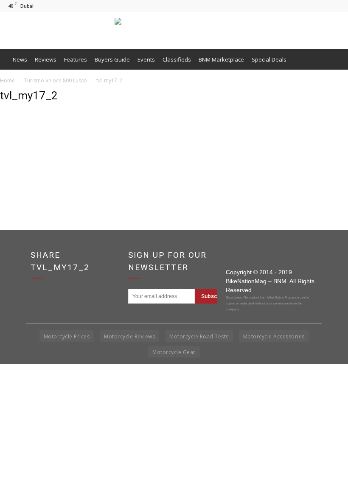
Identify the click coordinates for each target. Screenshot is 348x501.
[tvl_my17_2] (21, 151)
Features (75, 59)
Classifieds (177, 59)
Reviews (45, 59)
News (20, 59)
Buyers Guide (112, 59)
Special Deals (269, 59)
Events (146, 59)
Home (7, 80)
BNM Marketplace (221, 59)
